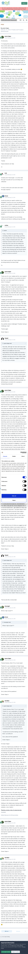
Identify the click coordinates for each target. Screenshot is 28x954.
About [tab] (22, 456)
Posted (10, 37)
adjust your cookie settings (17, 945)
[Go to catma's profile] (2, 226)
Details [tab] (14, 456)
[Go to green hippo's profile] (2, 37)
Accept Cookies (6, 951)
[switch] (24, 481)
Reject (14, 500)
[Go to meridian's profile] (2, 701)
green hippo (6, 28)
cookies (10, 944)
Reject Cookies (15, 951)
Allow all (14, 495)
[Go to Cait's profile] (2, 174)
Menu (24, 3)
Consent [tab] (5, 456)
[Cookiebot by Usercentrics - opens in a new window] (20, 452)
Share (7, 931)
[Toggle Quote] (3, 230)
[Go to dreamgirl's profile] (2, 607)
